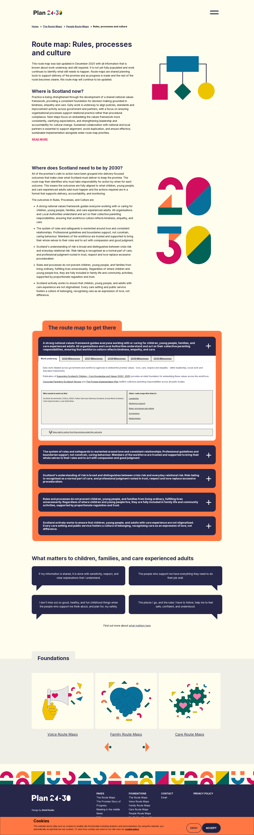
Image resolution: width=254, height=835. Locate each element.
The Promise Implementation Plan (102, 381)
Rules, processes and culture (141, 408)
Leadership (134, 398)
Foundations (137, 793)
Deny (194, 828)
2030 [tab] (163, 358)
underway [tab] (49, 358)
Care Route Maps (138, 809)
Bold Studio (48, 810)
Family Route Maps (139, 805)
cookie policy (132, 829)
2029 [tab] (140, 358)
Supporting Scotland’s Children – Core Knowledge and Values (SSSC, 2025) (94, 376)
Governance (134, 413)
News (99, 813)
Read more (40, 139)
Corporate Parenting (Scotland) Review (62, 381)
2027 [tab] (94, 358)
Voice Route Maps (139, 801)
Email (164, 797)
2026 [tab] (71, 358)
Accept (211, 828)
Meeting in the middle (108, 809)
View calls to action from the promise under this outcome (77, 432)
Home (35, 26)
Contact (167, 793)
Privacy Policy (203, 793)
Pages (100, 793)
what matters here (140, 625)
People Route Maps (77, 26)
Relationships (135, 418)
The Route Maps (52, 26)
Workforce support (137, 403)
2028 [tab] (117, 358)
